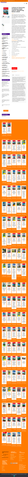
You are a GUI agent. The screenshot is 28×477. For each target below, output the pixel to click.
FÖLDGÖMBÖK (6, 61)
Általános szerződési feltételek (21, 455)
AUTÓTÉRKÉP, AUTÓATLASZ (6, 55)
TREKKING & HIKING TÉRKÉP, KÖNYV (5, 69)
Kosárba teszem (3, 135)
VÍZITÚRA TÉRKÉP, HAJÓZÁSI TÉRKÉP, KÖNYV (6, 76)
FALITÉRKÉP (6, 53)
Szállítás (1, 0)
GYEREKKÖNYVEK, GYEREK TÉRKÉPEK (6, 57)
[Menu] (26, 3)
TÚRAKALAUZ (6, 50)
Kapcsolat (3, 465)
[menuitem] (2, 0)
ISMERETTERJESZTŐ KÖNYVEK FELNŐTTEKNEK (6, 63)
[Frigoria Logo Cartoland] (4, 3)
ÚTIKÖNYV (6, 51)
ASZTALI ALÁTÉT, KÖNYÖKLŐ (5, 41)
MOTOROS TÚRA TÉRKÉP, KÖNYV (4, 67)
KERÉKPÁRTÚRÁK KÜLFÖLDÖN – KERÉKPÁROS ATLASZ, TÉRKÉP (6, 38)
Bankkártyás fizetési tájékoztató (12, 458)
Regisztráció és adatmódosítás (12, 455)
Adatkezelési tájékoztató (22, 458)
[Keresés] (24, 3)
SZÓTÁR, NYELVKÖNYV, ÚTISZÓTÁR (6, 73)
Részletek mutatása (5, 135)
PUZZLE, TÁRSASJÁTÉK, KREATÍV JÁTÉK (6, 71)
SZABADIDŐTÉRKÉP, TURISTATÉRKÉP (6, 46)
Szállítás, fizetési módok (13, 456)
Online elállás (3, 470)
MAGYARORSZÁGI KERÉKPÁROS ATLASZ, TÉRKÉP (6, 43)
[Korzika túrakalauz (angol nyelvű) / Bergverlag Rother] (0, 238)
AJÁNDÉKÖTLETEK (6, 35)
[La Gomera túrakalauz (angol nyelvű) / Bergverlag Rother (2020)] (27, 238)
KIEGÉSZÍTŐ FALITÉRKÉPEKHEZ (4, 65)
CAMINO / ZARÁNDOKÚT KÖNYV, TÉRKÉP (5, 48)
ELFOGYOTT (3, 323)
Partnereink (3, 469)
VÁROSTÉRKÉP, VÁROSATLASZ (4, 59)
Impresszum (20, 459)
